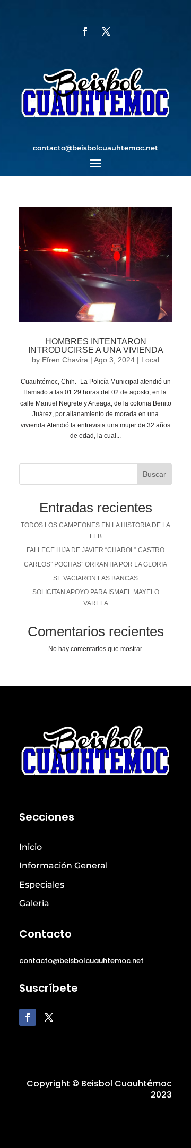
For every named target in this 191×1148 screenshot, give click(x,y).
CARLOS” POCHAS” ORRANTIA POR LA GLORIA (95, 564)
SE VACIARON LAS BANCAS (95, 578)
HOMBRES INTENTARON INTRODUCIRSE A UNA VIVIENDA (95, 345)
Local (150, 360)
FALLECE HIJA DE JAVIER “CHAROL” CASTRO (95, 550)
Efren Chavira (65, 360)
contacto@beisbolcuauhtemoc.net (95, 148)
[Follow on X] (106, 31)
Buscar (154, 474)
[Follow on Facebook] (84, 31)
